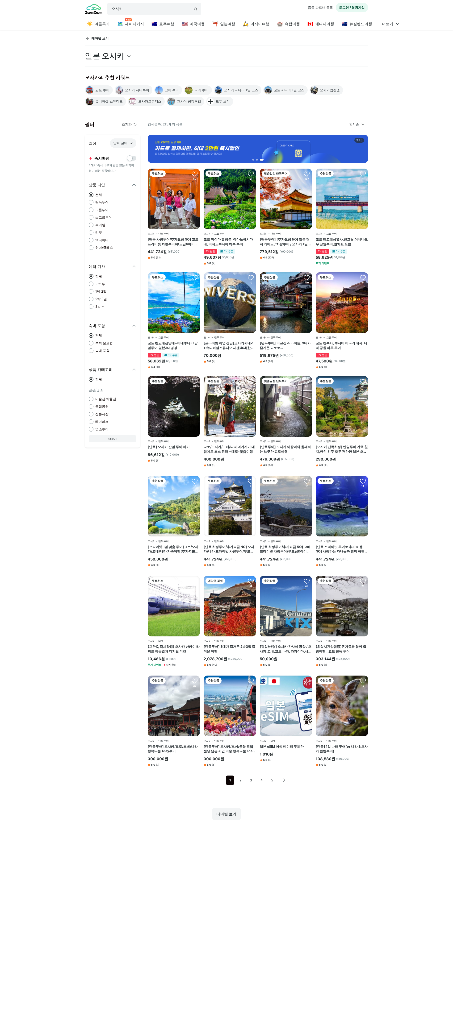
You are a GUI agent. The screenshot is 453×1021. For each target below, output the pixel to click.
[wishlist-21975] (306, 681)
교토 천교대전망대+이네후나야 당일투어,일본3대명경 (173, 345)
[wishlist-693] (306, 381)
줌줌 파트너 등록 (320, 7)
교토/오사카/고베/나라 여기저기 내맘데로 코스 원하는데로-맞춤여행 (229, 449)
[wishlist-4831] (194, 481)
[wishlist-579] (306, 481)
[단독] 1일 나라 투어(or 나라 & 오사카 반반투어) (342, 748)
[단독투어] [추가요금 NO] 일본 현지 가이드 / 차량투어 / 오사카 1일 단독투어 (286, 241)
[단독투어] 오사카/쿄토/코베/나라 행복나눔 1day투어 (173, 748)
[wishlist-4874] (251, 581)
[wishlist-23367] (251, 174)
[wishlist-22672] (194, 277)
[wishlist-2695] (194, 681)
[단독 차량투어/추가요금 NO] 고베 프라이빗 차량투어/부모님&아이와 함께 (285, 549)
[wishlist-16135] (363, 381)
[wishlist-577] (251, 481)
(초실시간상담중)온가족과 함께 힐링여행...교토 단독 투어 (341, 648)
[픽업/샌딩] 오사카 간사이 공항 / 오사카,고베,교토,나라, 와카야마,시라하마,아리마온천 (285, 648)
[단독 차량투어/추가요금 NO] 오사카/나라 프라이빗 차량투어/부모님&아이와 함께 (230, 549)
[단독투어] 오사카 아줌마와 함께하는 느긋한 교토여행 (285, 449)
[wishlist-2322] (251, 381)
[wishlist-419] (194, 381)
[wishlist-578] (363, 481)
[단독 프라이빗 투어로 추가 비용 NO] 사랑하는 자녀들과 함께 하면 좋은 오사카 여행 (340, 549)
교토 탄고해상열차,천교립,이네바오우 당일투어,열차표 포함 (342, 241)
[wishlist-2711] (251, 681)
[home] (93, 10)
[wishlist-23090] (363, 277)
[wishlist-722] (306, 174)
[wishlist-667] (363, 581)
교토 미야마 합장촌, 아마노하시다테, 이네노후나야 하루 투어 (228, 241)
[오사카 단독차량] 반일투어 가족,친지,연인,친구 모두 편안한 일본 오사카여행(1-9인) (342, 449)
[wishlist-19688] (251, 277)
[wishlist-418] (363, 681)
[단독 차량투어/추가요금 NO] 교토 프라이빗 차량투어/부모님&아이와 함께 (173, 241)
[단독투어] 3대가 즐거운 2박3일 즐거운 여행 (229, 648)
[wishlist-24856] (363, 174)
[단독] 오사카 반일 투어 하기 (169, 447)
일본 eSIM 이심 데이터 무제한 (282, 746)
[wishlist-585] (194, 174)
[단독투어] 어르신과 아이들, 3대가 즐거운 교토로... (285, 345)
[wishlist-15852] (306, 581)
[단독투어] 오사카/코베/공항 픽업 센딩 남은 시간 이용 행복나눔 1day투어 (229, 748)
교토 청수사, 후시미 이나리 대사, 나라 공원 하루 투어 (341, 345)
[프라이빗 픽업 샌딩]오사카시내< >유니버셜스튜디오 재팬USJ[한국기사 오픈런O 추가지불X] (229, 345)
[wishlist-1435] (306, 277)
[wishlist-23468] (194, 581)
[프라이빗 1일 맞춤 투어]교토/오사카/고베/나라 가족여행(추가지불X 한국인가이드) (173, 549)
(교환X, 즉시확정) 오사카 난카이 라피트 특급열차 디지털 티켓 (174, 648)
